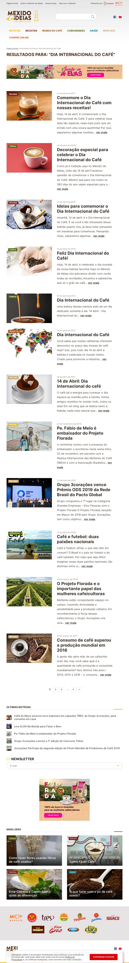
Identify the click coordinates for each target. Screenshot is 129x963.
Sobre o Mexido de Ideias (31, 3)
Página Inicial (12, 3)
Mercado (109, 30)
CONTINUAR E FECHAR (103, 957)
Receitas (31, 30)
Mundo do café (52, 30)
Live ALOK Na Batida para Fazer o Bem (37, 726)
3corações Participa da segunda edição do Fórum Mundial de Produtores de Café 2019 (67, 748)
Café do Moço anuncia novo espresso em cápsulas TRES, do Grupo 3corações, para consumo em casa (65, 717)
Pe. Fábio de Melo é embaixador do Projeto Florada (45, 733)
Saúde (94, 30)
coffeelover (14, 533)
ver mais (101, 132)
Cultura (12, 146)
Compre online (19, 37)
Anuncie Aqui (50, 3)
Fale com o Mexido (67, 3)
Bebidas (73, 838)
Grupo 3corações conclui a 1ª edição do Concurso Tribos (48, 741)
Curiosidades (76, 30)
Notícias (14, 30)
